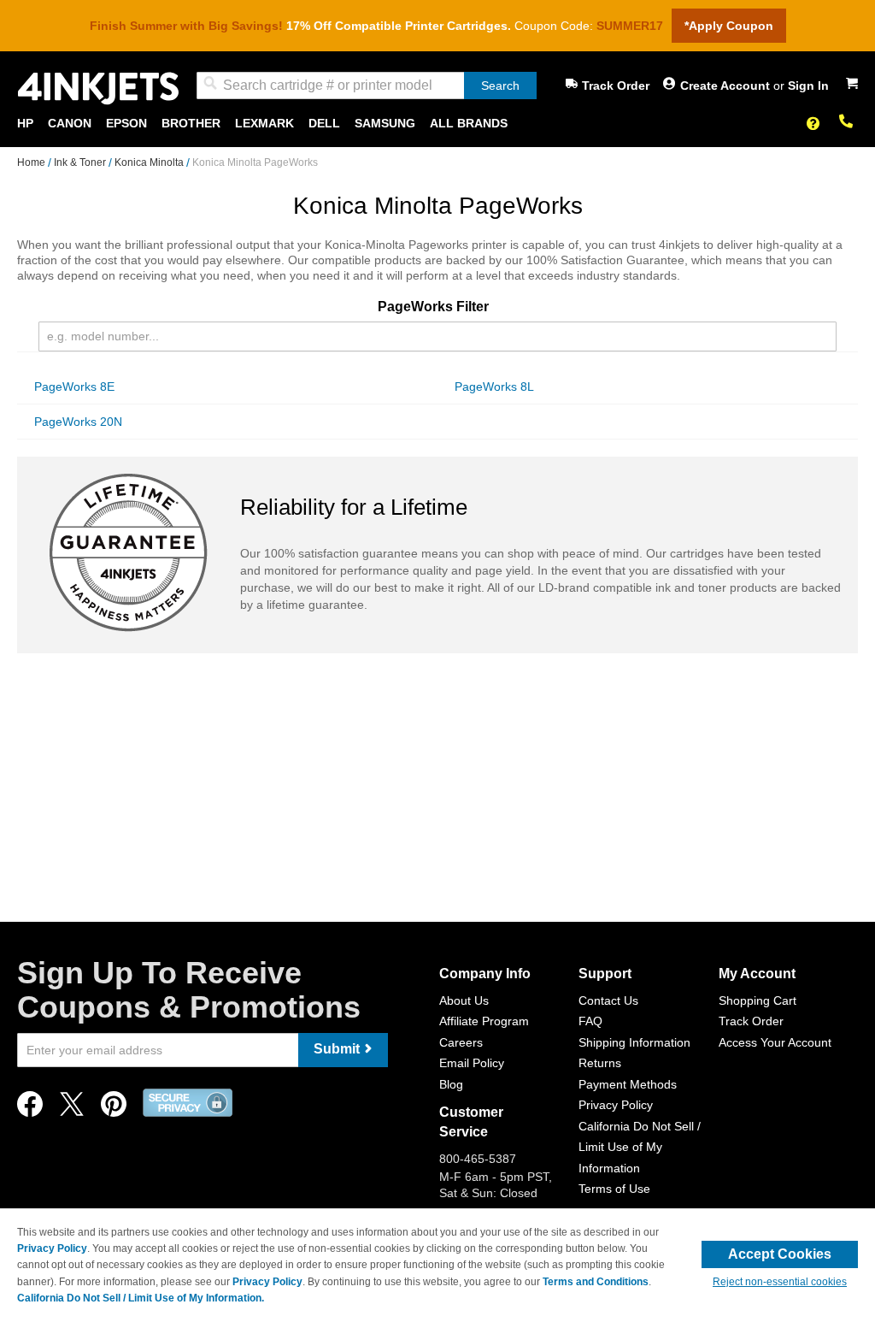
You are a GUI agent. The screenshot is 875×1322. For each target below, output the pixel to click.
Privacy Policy (615, 1105)
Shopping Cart (757, 1000)
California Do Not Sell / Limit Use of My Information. (140, 1298)
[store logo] (98, 88)
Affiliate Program (484, 1021)
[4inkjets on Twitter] (72, 1108)
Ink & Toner (81, 162)
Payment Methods (627, 1084)
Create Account (726, 85)
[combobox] (367, 85)
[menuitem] (25, 123)
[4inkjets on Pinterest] (113, 1108)
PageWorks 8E (74, 386)
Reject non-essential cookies (780, 1282)
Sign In (808, 85)
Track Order (615, 85)
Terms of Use (614, 1188)
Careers (461, 1042)
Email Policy (471, 1063)
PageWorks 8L (494, 386)
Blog (451, 1084)
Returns (599, 1063)
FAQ (590, 1021)
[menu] (437, 123)
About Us (464, 1000)
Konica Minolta (150, 162)
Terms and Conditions (596, 1282)
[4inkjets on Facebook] (30, 1108)
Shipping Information (634, 1042)
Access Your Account (775, 1042)
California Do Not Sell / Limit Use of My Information (639, 1147)
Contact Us (608, 1000)
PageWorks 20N (78, 421)
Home (32, 162)
